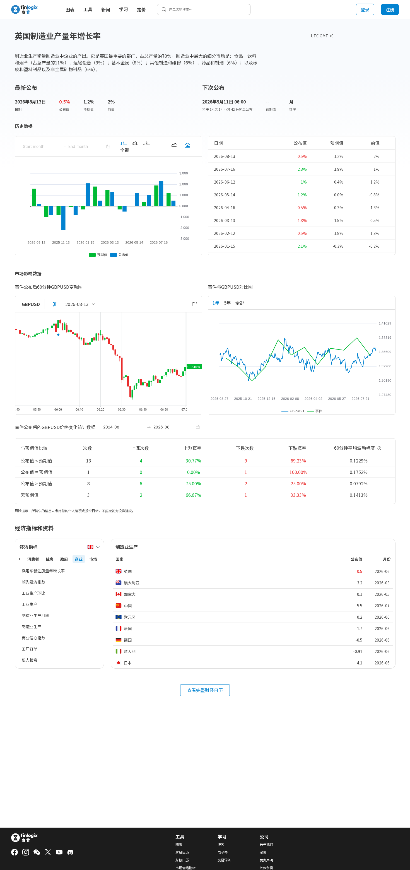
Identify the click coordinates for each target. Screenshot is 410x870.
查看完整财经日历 (205, 690)
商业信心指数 (33, 637)
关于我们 (266, 844)
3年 (135, 143)
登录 (365, 9)
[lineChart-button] (174, 146)
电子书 (223, 852)
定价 (141, 9)
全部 (124, 149)
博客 (221, 844)
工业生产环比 (33, 593)
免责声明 (266, 860)
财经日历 (182, 852)
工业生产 (29, 604)
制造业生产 (31, 626)
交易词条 (224, 860)
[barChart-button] (187, 146)
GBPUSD (31, 304)
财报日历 (182, 860)
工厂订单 (29, 649)
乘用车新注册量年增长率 (43, 570)
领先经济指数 (33, 582)
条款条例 (266, 868)
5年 (146, 143)
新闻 (105, 9)
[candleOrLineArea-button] (54, 304)
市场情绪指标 (185, 868)
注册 (389, 9)
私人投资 (29, 660)
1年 (123, 143)
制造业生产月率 (35, 615)
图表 (70, 9)
